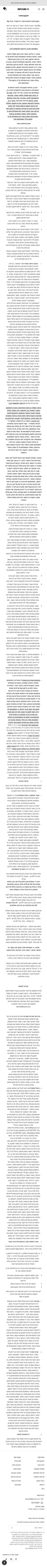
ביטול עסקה (40, 1481)
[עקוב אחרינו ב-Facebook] (16, 1559)
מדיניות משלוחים (38, 1473)
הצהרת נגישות (16, 1481)
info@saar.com (23, 285)
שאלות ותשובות (39, 1469)
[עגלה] (6, 9)
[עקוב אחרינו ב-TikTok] (6, 1559)
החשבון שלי (40, 1461)
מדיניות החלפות (39, 1477)
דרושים (42, 1485)
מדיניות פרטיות (16, 1477)
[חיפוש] (39, 9)
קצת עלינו (17, 1461)
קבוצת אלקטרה (30, 1536)
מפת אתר (17, 1485)
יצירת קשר (40, 1465)
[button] (4, 1562)
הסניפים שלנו (16, 1465)
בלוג (43, 1489)
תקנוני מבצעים (16, 1473)
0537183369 (35, 1503)
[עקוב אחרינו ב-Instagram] (11, 1559)
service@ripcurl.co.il (23, 1007)
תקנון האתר (17, 1469)
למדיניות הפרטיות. (31, 1540)
